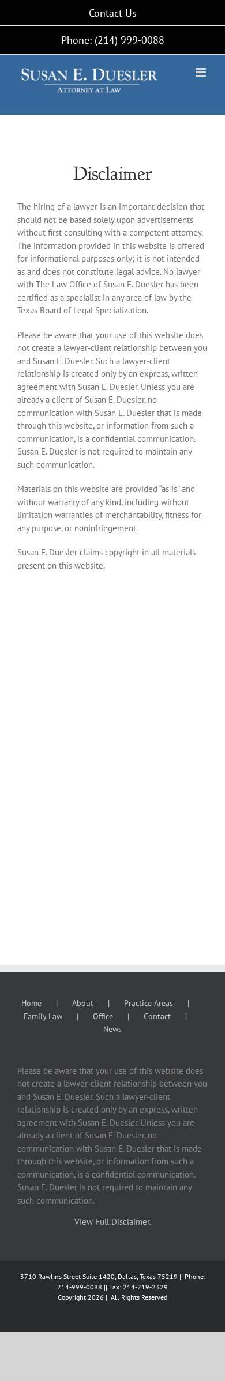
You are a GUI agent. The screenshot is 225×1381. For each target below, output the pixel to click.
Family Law (43, 1016)
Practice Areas (148, 1003)
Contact (157, 1016)
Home (31, 1003)
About (82, 1003)
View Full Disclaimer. (112, 1221)
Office (103, 1016)
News (112, 1029)
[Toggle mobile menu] (202, 72)
